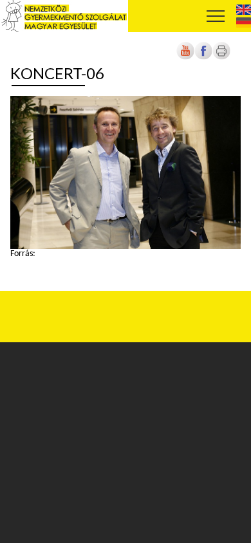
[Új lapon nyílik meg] (203, 57)
